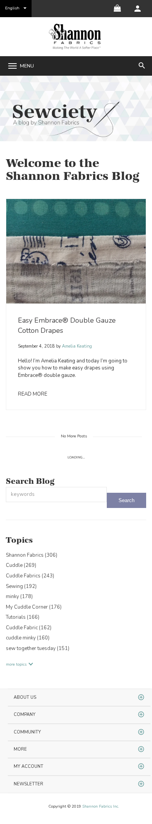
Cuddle (21, 565)
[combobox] (56, 494)
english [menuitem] (12, 8)
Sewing (21, 586)
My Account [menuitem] (28, 766)
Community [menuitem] (27, 732)
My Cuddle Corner (34, 607)
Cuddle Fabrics (30, 575)
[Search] (126, 500)
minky (19, 596)
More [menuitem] (20, 749)
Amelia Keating (76, 346)
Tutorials (22, 617)
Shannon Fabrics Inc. (100, 806)
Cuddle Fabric (28, 627)
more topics (16, 664)
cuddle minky (27, 637)
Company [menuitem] (24, 714)
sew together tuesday (37, 648)
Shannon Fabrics (31, 555)
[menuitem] (137, 8)
